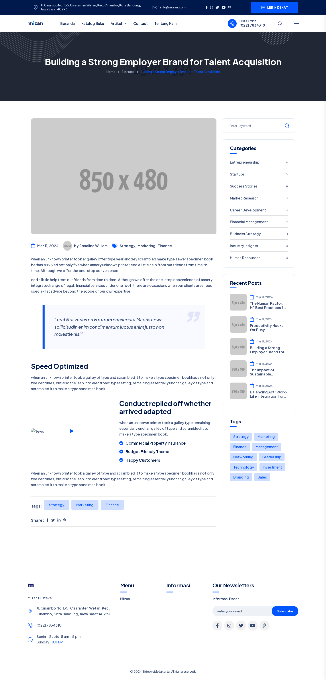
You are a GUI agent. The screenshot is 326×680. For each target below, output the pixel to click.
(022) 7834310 (49, 625)
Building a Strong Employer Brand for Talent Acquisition (267, 350)
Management (266, 446)
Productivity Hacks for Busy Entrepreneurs (266, 327)
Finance (165, 245)
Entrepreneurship (259, 162)
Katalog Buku (92, 23)
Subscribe (285, 611)
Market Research (259, 198)
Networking (243, 457)
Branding (241, 477)
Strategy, (128, 245)
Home (110, 72)
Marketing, (147, 245)
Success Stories (259, 186)
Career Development (259, 210)
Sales (262, 477)
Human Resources (259, 257)
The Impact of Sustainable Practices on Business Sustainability (262, 372)
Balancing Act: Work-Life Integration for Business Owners (268, 394)
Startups (128, 72)
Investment (272, 467)
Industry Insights (259, 245)
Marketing (85, 504)
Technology (243, 467)
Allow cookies (276, 673)
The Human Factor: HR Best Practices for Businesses (268, 305)
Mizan (125, 598)
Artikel (117, 23)
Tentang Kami (165, 23)
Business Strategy (259, 233)
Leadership (271, 457)
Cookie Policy (159, 674)
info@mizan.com (173, 7)
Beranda (67, 23)
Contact (140, 23)
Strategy (56, 504)
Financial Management (259, 221)
